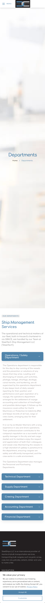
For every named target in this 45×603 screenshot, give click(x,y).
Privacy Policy (32, 587)
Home (14, 161)
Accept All (23, 592)
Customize (22, 598)
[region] (22, 587)
